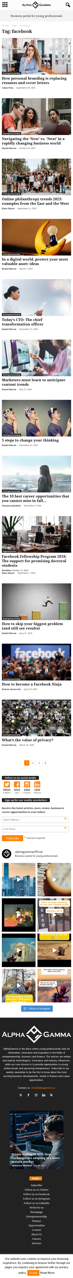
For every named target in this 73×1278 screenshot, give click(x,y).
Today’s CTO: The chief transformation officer (22, 322)
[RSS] (51, 1095)
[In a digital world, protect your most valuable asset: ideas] (36, 237)
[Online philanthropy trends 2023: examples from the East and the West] (36, 177)
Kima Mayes (8, 208)
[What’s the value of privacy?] (36, 718)
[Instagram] (37, 1095)
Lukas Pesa (7, 87)
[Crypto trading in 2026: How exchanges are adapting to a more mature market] (36, 1142)
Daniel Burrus (9, 148)
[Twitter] (21, 1095)
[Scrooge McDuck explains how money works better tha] (19, 915)
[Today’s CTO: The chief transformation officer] (36, 297)
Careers (36, 1238)
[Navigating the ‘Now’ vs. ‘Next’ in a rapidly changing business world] (36, 116)
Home (5, 25)
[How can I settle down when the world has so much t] (54, 985)
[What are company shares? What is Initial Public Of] (19, 950)
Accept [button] (33, 1272)
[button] (67, 5)
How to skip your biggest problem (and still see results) (32, 626)
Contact (36, 1230)
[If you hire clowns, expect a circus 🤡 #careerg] (54, 915)
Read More (47, 1272)
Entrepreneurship (11, 73)
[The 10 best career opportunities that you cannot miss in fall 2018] (36, 474)
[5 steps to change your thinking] (36, 418)
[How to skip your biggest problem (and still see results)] (36, 601)
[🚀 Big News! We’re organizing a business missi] (19, 879)
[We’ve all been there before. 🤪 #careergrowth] (19, 985)
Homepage (36, 1212)
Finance (36, 1221)
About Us (36, 1234)
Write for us (37, 1207)
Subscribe (36, 1185)
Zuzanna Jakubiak (11, 505)
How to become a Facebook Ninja (32, 684)
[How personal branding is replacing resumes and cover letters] (36, 56)
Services (36, 1243)
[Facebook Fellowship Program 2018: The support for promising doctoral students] (36, 534)
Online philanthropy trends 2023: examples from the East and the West (35, 201)
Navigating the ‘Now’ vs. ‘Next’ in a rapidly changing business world (33, 141)
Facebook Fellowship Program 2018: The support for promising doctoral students (34, 561)
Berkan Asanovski (11, 689)
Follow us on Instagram (36, 1198)
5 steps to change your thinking (30, 440)
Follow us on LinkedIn (36, 1203)
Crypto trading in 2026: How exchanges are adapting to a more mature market (36, 1157)
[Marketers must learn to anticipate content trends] (36, 358)
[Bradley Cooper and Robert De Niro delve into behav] (54, 879)
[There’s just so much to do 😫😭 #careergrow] (54, 950)
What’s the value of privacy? (27, 740)
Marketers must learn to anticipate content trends (33, 382)
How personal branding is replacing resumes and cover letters (34, 80)
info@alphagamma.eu (43, 1087)
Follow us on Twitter (36, 1189)
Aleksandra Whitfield (21, 1165)
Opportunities (9, 551)
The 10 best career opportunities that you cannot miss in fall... (35, 498)
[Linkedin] (44, 1095)
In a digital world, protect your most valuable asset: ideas (35, 261)
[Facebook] (29, 1095)
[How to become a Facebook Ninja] (36, 662)
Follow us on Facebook (36, 1194)
